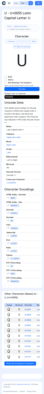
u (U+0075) (11, 183)
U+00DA (28, 315)
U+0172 (28, 357)
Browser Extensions (10, 391)
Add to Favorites (23, 47)
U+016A (28, 336)
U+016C (28, 341)
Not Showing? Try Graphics (19, 83)
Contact (22, 391)
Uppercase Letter (20, 26)
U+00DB (28, 320)
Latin (9, 152)
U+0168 (28, 330)
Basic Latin (11, 145)
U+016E (28, 346)
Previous (11, 41)
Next (34, 41)
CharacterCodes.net (23, 384)
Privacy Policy (31, 391)
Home (9, 26)
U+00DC (28, 325)
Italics (10, 80)
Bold (10, 77)
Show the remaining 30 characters (20, 363)
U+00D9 (28, 309)
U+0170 (28, 352)
